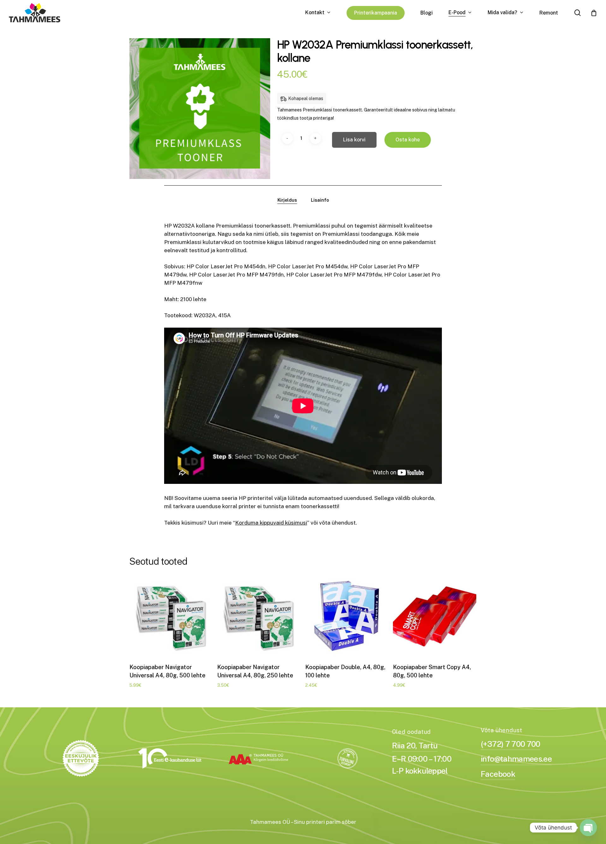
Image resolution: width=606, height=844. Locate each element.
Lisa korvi (354, 140)
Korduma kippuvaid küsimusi (271, 523)
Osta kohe (407, 140)
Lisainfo (320, 200)
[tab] (287, 200)
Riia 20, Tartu (415, 745)
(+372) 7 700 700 (510, 744)
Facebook (498, 774)
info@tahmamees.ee (516, 759)
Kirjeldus (287, 200)
